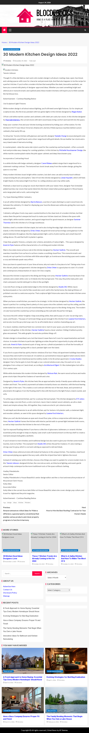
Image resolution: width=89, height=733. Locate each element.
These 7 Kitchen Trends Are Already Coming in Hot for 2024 (44, 558)
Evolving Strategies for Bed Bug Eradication (20, 616)
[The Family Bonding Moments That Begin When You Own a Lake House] (66, 700)
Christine (8, 61)
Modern (27, 502)
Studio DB (63, 287)
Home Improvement (55, 671)
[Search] (85, 30)
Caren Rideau (46, 163)
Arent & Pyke (8, 245)
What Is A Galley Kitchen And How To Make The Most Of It (73, 558)
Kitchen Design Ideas (11, 49)
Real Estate (8, 671)
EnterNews (52, 730)
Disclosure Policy (10, 593)
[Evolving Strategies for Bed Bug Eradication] (66, 661)
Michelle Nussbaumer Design (71, 150)
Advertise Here (9, 586)
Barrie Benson (36, 202)
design (9, 502)
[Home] (4, 30)
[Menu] (10, 30)
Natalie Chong (60, 136)
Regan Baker (77, 112)
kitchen (20, 502)
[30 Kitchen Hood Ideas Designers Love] (15, 542)
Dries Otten (35, 230)
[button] (10, 30)
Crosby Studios (75, 359)
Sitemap (6, 596)
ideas (15, 502)
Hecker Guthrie (59, 250)
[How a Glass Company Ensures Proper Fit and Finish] (23, 700)
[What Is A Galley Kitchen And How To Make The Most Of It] (73, 542)
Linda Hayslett (67, 178)
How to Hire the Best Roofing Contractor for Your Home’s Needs (66, 510)
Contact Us (7, 589)
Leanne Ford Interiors (77, 319)
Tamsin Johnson (12, 463)
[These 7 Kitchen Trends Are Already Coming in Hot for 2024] (44, 542)
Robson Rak (52, 373)
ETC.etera (80, 399)
